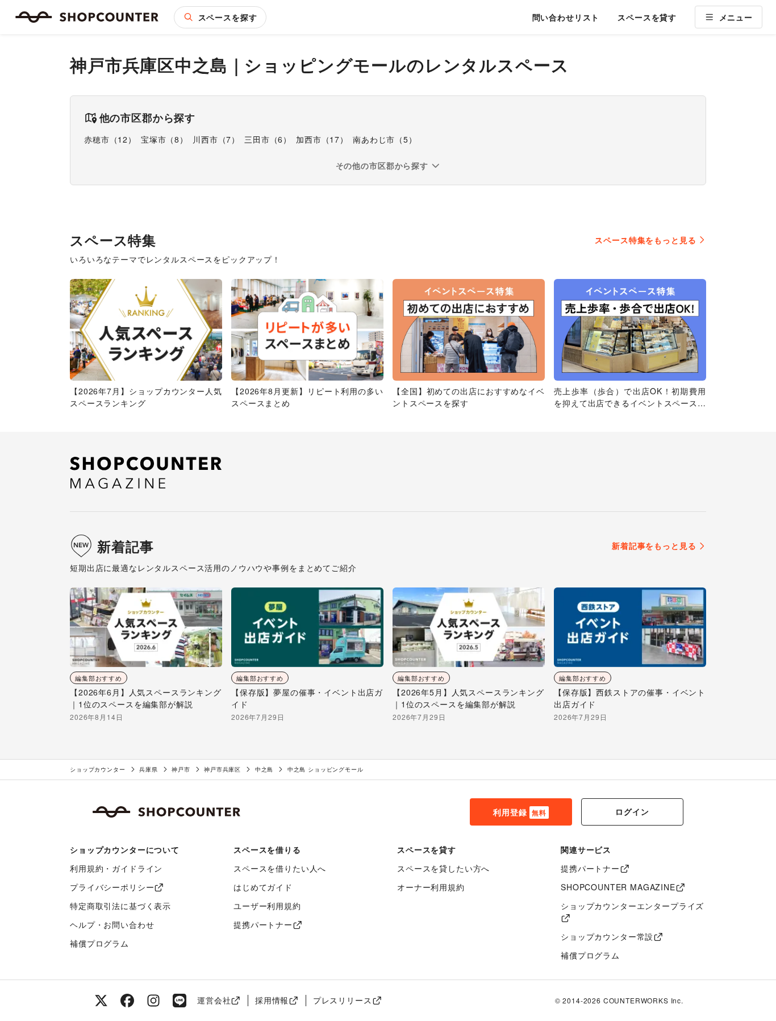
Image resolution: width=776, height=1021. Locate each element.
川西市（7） (216, 139)
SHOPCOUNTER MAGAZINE (618, 887)
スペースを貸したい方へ (443, 868)
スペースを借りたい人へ (279, 868)
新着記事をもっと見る (654, 545)
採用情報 (272, 1000)
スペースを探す (227, 17)
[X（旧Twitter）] (101, 1000)
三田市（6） (267, 139)
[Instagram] (153, 1000)
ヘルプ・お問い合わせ (112, 924)
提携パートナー (263, 924)
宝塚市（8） (164, 139)
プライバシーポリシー (112, 887)
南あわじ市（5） (385, 139)
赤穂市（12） (110, 139)
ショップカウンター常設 (607, 936)
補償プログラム (99, 943)
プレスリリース (342, 1000)
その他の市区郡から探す (382, 165)
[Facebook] (127, 1000)
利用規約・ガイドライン (116, 868)
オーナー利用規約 (431, 887)
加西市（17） (322, 139)
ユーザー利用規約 (267, 905)
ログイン (632, 811)
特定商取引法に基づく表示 (120, 905)
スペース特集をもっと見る (645, 239)
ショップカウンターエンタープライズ (632, 905)
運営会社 (214, 1000)
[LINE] (179, 1000)
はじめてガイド (263, 887)
